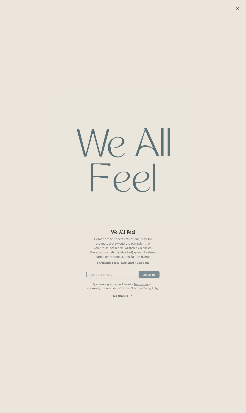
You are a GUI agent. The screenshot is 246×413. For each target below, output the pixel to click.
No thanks (120, 296)
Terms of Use (141, 284)
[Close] (237, 8)
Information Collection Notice (122, 288)
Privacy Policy (151, 288)
